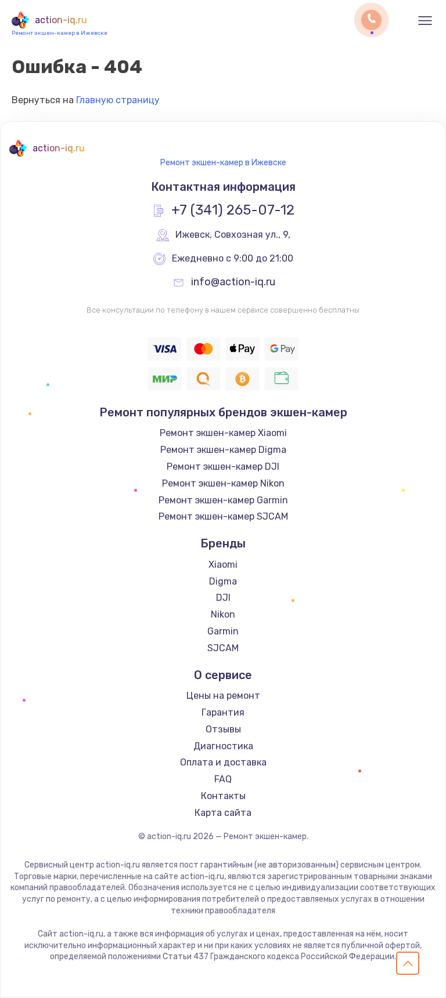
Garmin (223, 631)
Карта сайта (223, 812)
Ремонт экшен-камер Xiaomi (223, 432)
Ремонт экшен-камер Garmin (223, 500)
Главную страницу (118, 100)
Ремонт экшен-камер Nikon (223, 483)
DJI (223, 597)
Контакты (223, 795)
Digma (223, 581)
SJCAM (223, 648)
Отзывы (223, 729)
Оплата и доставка (223, 762)
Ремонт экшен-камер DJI (223, 466)
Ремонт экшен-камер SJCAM (223, 516)
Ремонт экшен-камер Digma (223, 449)
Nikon (223, 614)
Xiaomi (223, 564)
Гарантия (223, 712)
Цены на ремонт (223, 695)
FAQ (223, 779)
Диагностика (223, 746)
